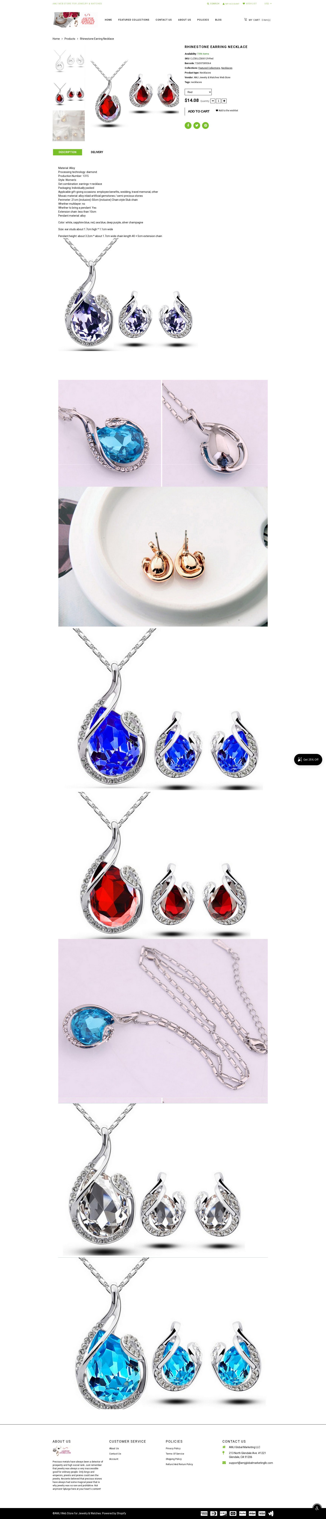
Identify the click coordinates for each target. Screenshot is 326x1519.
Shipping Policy (174, 1459)
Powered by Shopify (114, 1513)
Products (70, 38)
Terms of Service (175, 1453)
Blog (218, 20)
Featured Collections (133, 20)
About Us (184, 20)
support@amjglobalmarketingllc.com (251, 1462)
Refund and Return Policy (179, 1464)
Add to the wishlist (228, 110)
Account (113, 1459)
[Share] (188, 125)
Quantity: (205, 101)
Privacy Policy (173, 1448)
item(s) (259, 20)
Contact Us (164, 20)
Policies (203, 20)
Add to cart (198, 111)
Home (108, 20)
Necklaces (226, 68)
